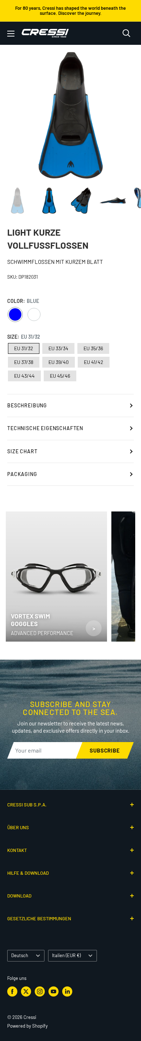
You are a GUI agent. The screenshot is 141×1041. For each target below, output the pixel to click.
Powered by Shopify (27, 1026)
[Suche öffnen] (127, 33)
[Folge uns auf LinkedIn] (67, 991)
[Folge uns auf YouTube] (53, 991)
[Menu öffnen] (10, 34)
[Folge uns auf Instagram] (40, 991)
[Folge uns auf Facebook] (12, 991)
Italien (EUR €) (66, 955)
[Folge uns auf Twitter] (26, 991)
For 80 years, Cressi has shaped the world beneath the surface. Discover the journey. (70, 10)
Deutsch (19, 955)
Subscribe (105, 750)
